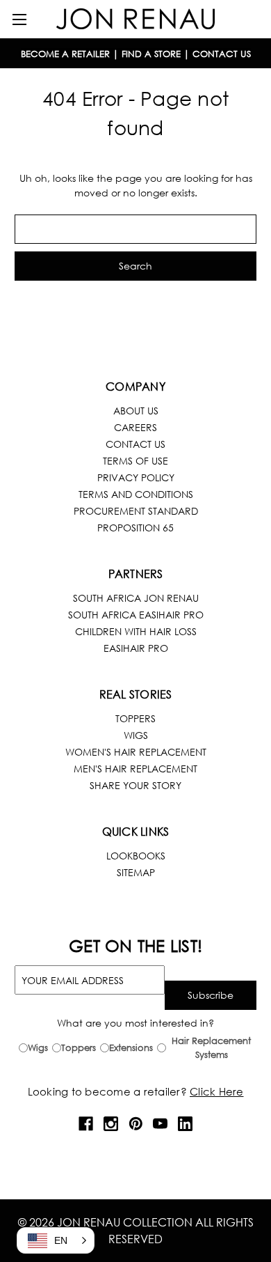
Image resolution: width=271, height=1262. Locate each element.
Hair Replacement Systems (211, 1048)
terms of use (135, 460)
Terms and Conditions (136, 494)
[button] (55, 1240)
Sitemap (136, 872)
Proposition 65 (135, 527)
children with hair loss (136, 631)
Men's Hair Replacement (135, 768)
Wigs (136, 735)
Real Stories (135, 694)
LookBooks (135, 855)
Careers (135, 427)
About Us (135, 410)
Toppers (135, 718)
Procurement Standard (136, 510)
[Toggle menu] (19, 19)
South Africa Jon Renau (136, 598)
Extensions (131, 1048)
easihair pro (136, 648)
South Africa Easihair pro (136, 614)
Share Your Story (135, 785)
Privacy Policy (135, 477)
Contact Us (135, 444)
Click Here (217, 1091)
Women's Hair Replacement (135, 751)
